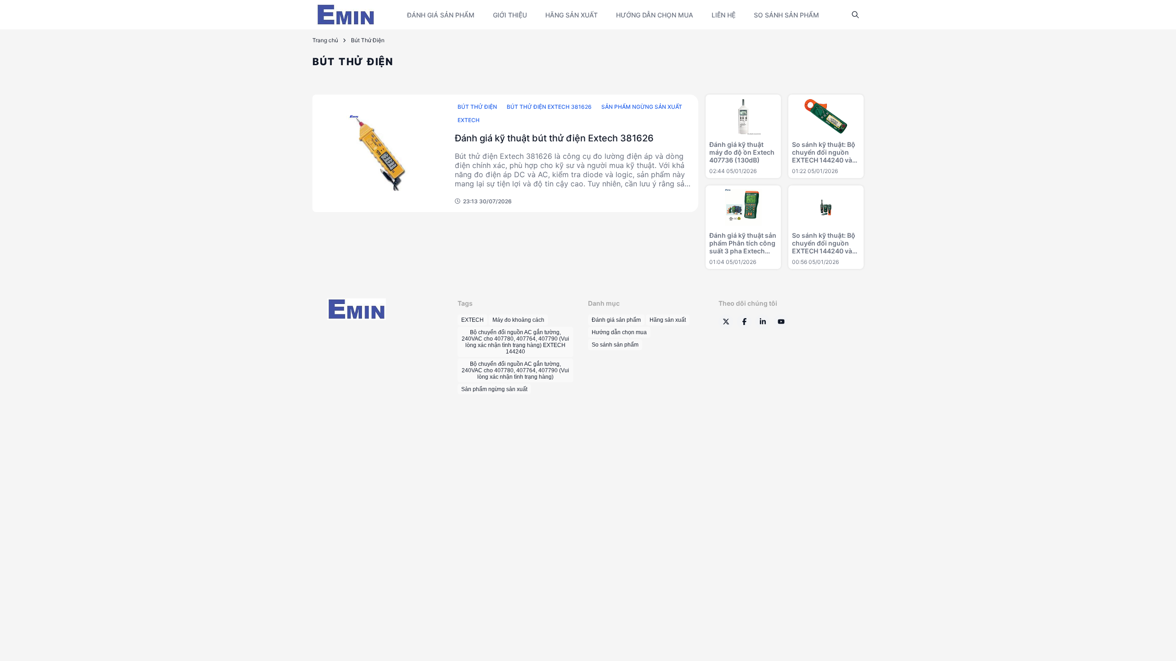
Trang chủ (325, 40)
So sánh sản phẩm (786, 15)
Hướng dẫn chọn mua (654, 15)
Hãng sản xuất (571, 15)
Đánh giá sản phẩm (441, 15)
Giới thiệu (510, 15)
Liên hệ (723, 15)
